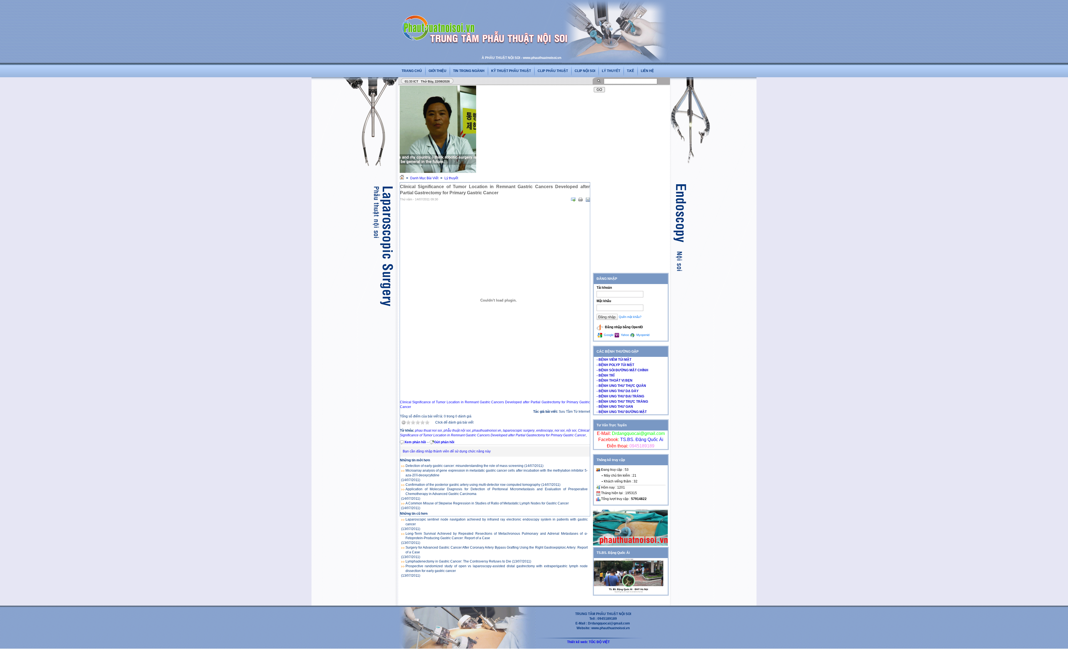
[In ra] (580, 199)
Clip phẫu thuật (553, 71)
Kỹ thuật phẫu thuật (511, 71)
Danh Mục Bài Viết (424, 178)
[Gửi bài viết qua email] (573, 199)
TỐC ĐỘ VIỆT (599, 642)
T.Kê (630, 71)
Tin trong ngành (468, 71)
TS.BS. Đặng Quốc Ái (641, 439)
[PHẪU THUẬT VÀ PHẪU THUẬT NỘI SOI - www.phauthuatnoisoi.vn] (440, 21)
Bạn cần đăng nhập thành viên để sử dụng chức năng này (447, 451)
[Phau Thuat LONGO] (630, 544)
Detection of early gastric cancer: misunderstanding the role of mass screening (464, 466)
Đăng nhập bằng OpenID (623, 327)
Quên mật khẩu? (630, 316)
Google (608, 335)
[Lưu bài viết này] (587, 199)
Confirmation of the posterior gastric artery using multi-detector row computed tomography (473, 485)
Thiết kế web (577, 642)
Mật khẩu (604, 301)
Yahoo (624, 335)
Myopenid (642, 335)
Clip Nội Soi (585, 71)
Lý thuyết (611, 71)
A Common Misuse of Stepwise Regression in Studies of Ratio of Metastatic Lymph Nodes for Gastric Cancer (487, 503)
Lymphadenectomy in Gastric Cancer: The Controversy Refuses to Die (458, 561)
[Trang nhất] (402, 178)
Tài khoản (604, 288)
